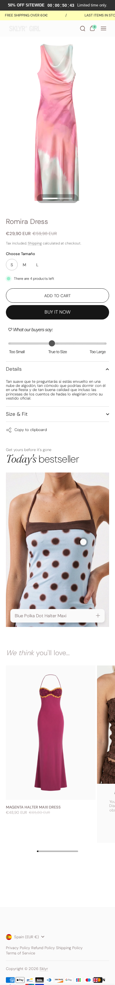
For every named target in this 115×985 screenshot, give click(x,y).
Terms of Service (20, 953)
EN (102, 980)
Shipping (35, 243)
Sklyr (44, 968)
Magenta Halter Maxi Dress (33, 807)
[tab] (57, 616)
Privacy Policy (18, 947)
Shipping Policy (69, 947)
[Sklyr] (40, 28)
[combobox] (99, 980)
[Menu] (103, 28)
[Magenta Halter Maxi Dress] (51, 732)
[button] (82, 28)
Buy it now (57, 312)
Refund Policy (43, 947)
